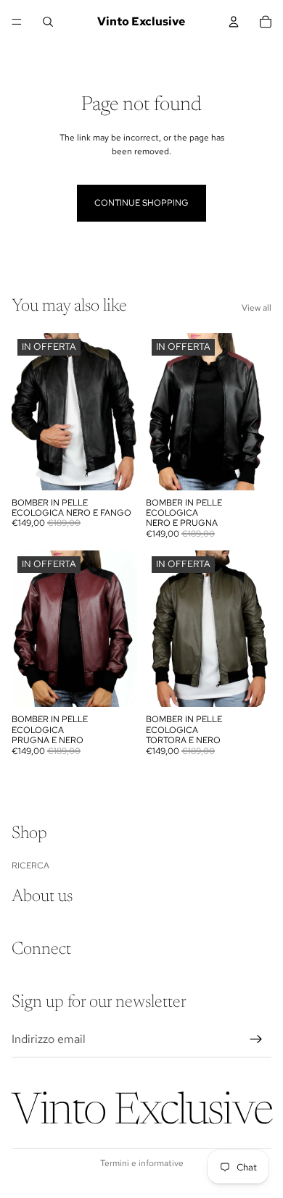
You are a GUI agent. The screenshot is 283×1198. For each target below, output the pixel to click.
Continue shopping (141, 203)
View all (256, 308)
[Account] (234, 22)
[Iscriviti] (256, 1038)
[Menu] (16, 21)
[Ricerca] (48, 22)
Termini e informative (142, 1163)
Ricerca (30, 865)
